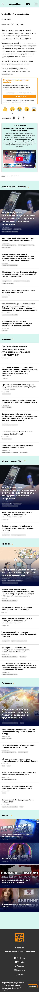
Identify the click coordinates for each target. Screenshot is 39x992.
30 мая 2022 (6, 19)
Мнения (6, 339)
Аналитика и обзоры (14, 186)
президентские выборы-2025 (9, 265)
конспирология (6, 247)
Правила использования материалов (19, 952)
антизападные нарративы (9, 245)
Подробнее (6, 990)
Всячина (7, 683)
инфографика (17, 229)
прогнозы (4, 297)
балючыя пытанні (7, 438)
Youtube (21, 962)
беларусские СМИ (7, 229)
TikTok (20, 974)
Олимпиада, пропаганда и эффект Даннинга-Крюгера (19, 130)
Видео (5, 815)
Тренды (6, 543)
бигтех (4, 580)
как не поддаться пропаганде (10, 231)
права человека (6, 393)
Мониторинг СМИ (12, 461)
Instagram (20, 970)
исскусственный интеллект (15, 580)
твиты (21, 723)
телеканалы (23, 656)
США (3, 765)
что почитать (23, 452)
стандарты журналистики (18, 535)
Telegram (20, 966)
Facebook (20, 958)
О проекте (19, 948)
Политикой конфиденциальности (14, 102)
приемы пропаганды (7, 283)
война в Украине (6, 407)
